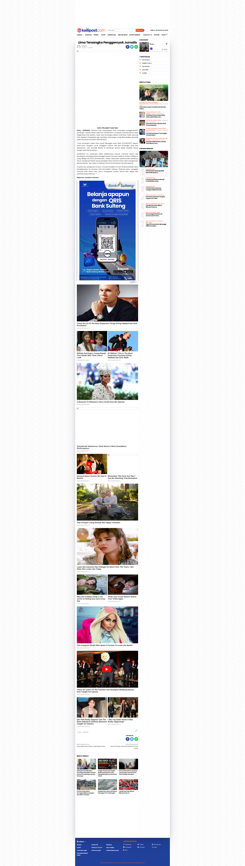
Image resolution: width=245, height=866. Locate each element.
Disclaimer (110, 847)
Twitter (141, 844)
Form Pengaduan (112, 850)
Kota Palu (146, 60)
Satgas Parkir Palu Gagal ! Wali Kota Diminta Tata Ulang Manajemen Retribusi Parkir (107, 773)
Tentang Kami (82, 850)
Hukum (141, 102)
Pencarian (140, 30)
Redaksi (109, 845)
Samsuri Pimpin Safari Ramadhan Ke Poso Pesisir (124, 746)
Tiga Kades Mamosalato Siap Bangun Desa (91, 745)
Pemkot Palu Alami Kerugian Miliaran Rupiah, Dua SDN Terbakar (85, 793)
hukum (79, 732)
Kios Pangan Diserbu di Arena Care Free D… (154, 215)
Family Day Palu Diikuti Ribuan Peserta (126, 792)
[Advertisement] (122, 13)
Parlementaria (144, 104)
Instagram (128, 847)
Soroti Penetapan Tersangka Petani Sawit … (156, 134)
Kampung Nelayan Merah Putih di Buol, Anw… (155, 180)
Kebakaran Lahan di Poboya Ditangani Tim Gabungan (107, 792)
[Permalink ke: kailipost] (79, 47)
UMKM (158, 212)
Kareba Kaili (154, 203)
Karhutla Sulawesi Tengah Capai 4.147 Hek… (155, 197)
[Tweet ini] (132, 47)
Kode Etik (94, 845)
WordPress (157, 844)
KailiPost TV (154, 195)
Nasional (161, 195)
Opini (158, 112)
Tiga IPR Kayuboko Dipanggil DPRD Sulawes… (156, 225)
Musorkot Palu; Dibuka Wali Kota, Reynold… (156, 124)
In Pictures (147, 102)
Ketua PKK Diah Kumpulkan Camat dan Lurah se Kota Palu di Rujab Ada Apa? (128, 772)
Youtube (142, 847)
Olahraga (149, 120)
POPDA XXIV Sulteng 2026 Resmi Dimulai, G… (155, 171)
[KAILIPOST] (91, 30)
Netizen (155, 138)
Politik (151, 104)
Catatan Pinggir (151, 112)
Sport (159, 120)
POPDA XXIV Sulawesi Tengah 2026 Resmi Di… (154, 189)
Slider (144, 73)
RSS (126, 850)
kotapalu (85, 732)
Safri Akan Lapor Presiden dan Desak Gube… (152, 108)
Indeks (79, 845)
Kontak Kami (96, 850)
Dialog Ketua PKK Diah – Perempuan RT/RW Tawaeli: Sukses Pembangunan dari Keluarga (86, 773)
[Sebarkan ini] (127, 47)
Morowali (155, 102)
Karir (79, 847)
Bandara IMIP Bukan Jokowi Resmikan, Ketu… (156, 142)
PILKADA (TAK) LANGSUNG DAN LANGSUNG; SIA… (155, 116)
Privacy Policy (96, 847)
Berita (148, 195)
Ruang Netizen (162, 138)
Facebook (128, 844)
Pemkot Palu (146, 63)
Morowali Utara (156, 128)
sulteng (145, 70)
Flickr (155, 847)
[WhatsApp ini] (136, 47)
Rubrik (156, 104)
